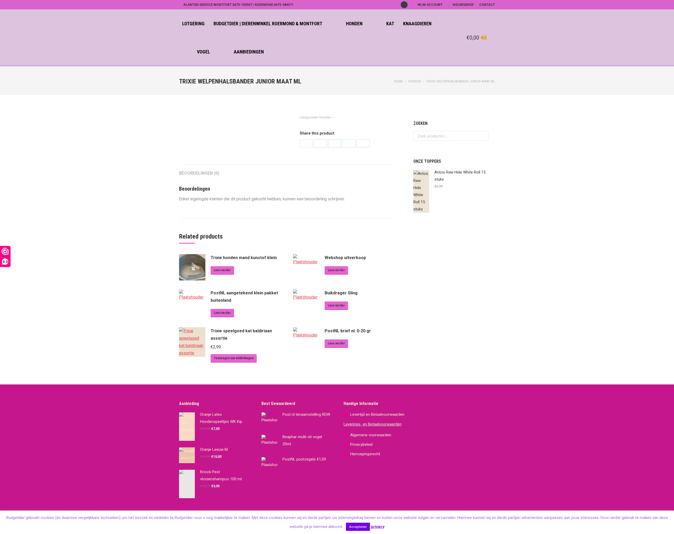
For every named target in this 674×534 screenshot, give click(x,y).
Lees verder (222, 270)
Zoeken (482, 136)
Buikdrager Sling (341, 292)
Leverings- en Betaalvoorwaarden (373, 424)
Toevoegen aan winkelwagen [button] (234, 358)
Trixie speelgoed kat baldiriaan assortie (241, 334)
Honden (414, 81)
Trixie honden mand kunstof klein (244, 257)
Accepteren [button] (358, 527)
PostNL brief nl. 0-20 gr (348, 330)
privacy (377, 526)
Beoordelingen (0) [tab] (199, 173)
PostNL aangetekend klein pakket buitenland (244, 296)
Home (398, 81)
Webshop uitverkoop (345, 257)
